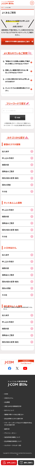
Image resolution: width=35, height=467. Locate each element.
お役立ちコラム (8, 398)
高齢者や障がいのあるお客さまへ (14, 414)
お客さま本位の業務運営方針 (12, 406)
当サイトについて (9, 410)
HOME (6, 394)
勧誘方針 (7, 429)
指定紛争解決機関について (12, 437)
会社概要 (7, 402)
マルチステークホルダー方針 (12, 445)
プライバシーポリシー (10, 433)
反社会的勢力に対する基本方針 (13, 419)
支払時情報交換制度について (13, 441)
